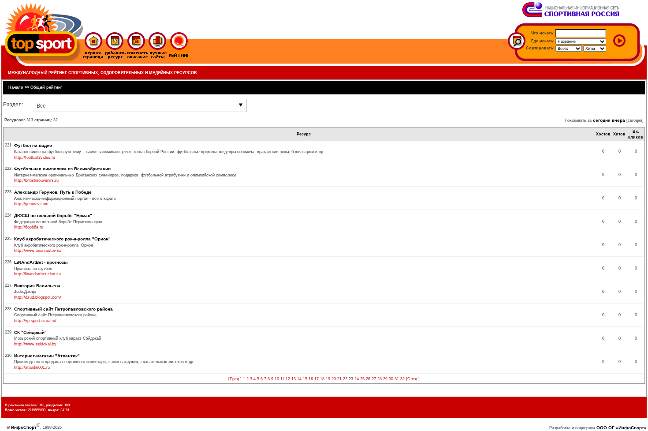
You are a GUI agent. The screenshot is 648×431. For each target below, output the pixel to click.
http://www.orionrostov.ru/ (38, 250)
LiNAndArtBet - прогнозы (41, 262)
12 (288, 379)
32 (402, 379)
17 (316, 379)
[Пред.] (235, 379)
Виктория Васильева (37, 285)
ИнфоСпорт (24, 427)
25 (362, 379)
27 (374, 379)
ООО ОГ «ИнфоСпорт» (621, 427)
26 (368, 379)
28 (379, 379)
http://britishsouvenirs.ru (36, 180)
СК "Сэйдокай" (30, 332)
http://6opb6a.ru (28, 227)
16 (311, 379)
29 (385, 379)
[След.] (413, 379)
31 (397, 379)
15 (305, 379)
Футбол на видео (33, 145)
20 (333, 379)
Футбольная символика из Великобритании (62, 168)
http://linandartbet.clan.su (37, 274)
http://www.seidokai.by (35, 344)
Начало (15, 87)
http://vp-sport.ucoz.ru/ (35, 321)
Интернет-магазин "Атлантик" (47, 355)
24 (356, 379)
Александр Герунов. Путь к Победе (53, 192)
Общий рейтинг (46, 87)
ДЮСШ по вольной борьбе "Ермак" (53, 215)
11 (282, 379)
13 (293, 379)
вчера (618, 120)
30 (391, 379)
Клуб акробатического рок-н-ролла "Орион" (62, 238)
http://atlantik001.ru (32, 367)
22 (345, 379)
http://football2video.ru (34, 157)
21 (339, 379)
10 (277, 379)
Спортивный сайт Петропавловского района (63, 309)
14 (299, 379)
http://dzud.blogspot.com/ (37, 297)
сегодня (602, 120)
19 (328, 379)
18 (322, 379)
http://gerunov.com (31, 204)
